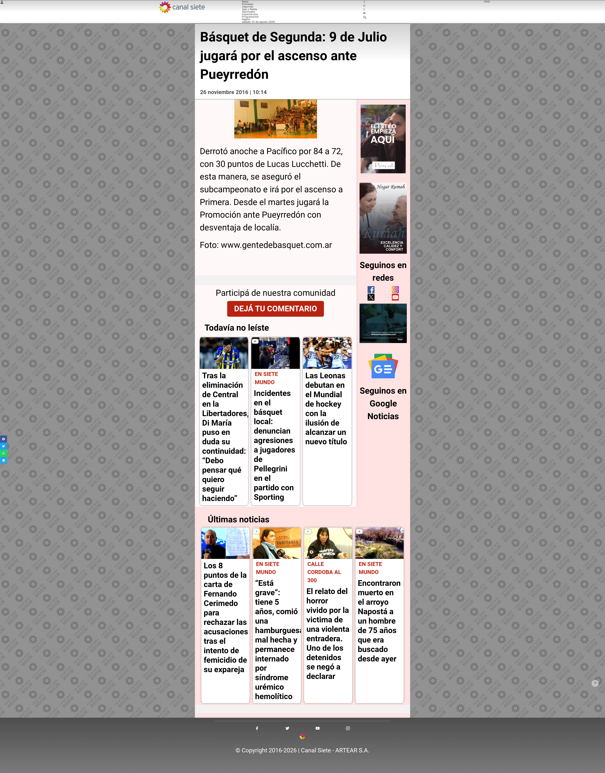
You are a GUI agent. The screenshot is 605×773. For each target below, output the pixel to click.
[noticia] (224, 353)
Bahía (245, 1)
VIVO (487, 1)
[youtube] (395, 297)
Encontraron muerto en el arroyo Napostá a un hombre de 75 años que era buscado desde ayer (379, 621)
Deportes (247, 6)
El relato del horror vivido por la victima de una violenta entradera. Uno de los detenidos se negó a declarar (327, 634)
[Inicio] (181, 7)
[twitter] (371, 297)
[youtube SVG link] (364, 13)
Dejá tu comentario (275, 308)
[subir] (595, 683)
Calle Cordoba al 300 (324, 572)
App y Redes (249, 9)
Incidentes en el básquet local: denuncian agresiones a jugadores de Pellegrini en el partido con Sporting (274, 445)
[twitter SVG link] (364, 10)
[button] (3, 439)
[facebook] (371, 289)
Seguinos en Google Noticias (383, 403)
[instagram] (395, 289)
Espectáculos (250, 14)
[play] (255, 341)
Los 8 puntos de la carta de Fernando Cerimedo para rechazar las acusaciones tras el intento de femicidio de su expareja (226, 617)
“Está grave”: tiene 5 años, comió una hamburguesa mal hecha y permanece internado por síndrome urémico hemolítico (279, 640)
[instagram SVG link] (364, 6)
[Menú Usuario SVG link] (2, 2)
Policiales (247, 4)
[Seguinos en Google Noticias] (383, 366)
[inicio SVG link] (302, 737)
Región (246, 19)
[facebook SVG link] (364, 2)
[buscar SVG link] (365, 17)
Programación (250, 16)
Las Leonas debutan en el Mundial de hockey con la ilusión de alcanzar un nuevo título (326, 408)
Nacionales (248, 11)
